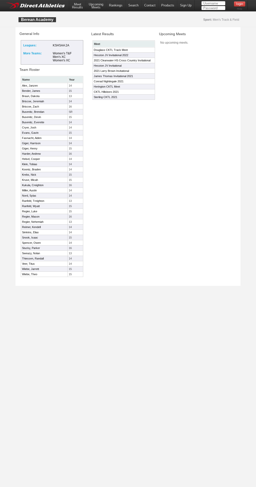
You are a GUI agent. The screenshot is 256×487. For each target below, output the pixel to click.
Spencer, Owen (31, 242)
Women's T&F (62, 53)
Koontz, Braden (31, 169)
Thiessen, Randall (33, 258)
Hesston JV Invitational (108, 65)
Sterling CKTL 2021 (105, 97)
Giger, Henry (30, 148)
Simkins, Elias (30, 232)
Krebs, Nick (29, 174)
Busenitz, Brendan (33, 111)
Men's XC (59, 57)
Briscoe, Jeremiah (33, 101)
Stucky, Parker (31, 247)
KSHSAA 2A (61, 45)
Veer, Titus (28, 263)
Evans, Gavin (30, 132)
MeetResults (77, 5)
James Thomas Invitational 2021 (113, 76)
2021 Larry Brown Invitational (111, 70)
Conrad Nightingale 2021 (109, 81)
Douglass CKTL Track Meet (111, 49)
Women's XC (61, 60)
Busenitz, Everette (33, 122)
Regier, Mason (31, 216)
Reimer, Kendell (31, 227)
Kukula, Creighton (33, 185)
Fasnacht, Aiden (32, 137)
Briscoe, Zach (30, 106)
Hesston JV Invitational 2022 (111, 55)
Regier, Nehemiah (33, 221)
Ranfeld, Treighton (33, 200)
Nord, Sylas (29, 195)
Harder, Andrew (31, 153)
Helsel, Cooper (31, 158)
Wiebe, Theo (29, 274)
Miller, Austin (29, 190)
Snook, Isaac (30, 237)
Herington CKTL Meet (107, 86)
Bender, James (31, 90)
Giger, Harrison (31, 143)
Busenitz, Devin (31, 117)
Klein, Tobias (29, 164)
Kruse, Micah (30, 179)
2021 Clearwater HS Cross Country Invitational (122, 60)
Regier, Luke (29, 211)
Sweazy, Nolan (31, 253)
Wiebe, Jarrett (30, 268)
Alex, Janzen (30, 85)
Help (239, 8)
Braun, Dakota (31, 96)
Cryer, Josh (29, 127)
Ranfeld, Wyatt (31, 206)
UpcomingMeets (96, 5)
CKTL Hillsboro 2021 (106, 91)
